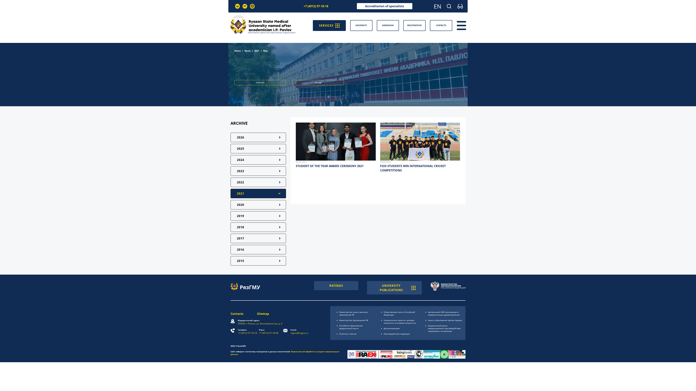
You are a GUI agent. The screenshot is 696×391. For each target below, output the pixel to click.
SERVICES (326, 26)
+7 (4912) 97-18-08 (268, 332)
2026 (240, 137)
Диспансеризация (392, 328)
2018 (240, 227)
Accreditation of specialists (384, 6)
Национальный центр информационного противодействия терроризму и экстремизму (444, 328)
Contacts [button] (441, 25)
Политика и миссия (347, 334)
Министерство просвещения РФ (353, 320)
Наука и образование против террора (445, 320)
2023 (240, 171)
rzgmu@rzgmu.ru (299, 332)
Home (237, 50)
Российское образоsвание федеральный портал (351, 327)
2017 (240, 238)
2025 (240, 149)
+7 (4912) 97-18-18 (316, 6)
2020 (240, 205)
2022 (240, 182)
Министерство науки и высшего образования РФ (353, 313)
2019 (240, 216)
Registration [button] (414, 25)
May (265, 50)
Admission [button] (388, 25)
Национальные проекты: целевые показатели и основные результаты (400, 321)
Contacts (237, 314)
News (247, 50)
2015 (240, 261)
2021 (256, 50)
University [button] (361, 25)
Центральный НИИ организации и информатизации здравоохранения (444, 313)
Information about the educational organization (271, 32)
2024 (240, 160)
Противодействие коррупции (397, 334)
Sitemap (263, 314)
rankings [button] (318, 82)
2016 (240, 250)
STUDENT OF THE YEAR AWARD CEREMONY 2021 (330, 166)
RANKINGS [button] (260, 82)
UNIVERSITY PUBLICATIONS (391, 288)
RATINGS (336, 286)
